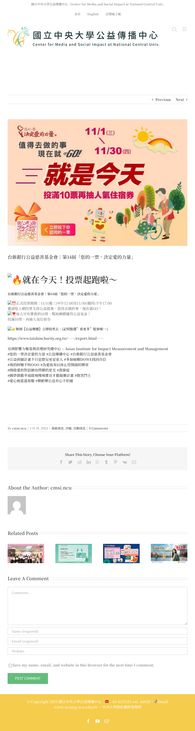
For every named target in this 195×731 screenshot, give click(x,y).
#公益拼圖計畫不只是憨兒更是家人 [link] (35, 359)
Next (180, 99)
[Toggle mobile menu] (184, 29)
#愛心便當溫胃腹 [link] (21, 380)
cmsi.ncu (19, 428)
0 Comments (98, 428)
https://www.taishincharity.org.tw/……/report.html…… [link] (56, 338)
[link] (88, 348)
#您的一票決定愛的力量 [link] (26, 353)
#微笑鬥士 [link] (83, 375)
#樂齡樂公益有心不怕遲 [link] (54, 380)
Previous (163, 99)
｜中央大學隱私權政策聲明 (120, 706)
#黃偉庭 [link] (63, 369)
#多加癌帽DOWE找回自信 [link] (85, 359)
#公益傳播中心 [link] (58, 353)
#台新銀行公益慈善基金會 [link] (91, 353)
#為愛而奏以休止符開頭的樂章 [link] (64, 364)
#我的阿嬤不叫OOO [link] (23, 364)
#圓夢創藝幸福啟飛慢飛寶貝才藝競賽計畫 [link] (41, 375)
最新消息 (58, 428)
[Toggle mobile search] (174, 29)
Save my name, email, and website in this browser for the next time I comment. (83, 664)
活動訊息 (79, 428)
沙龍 (69, 428)
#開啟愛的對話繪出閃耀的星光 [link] (32, 369)
